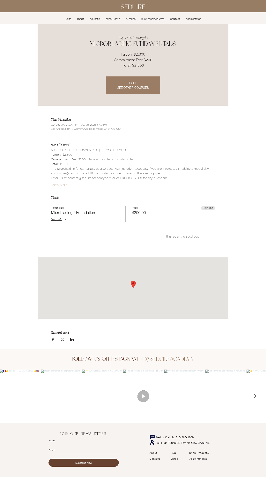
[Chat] (152, 437)
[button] (95, 19)
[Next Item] (255, 396)
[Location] (152, 443)
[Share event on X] (62, 339)
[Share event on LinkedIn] (72, 339)
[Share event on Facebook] (53, 339)
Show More (59, 185)
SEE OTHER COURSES (133, 87)
